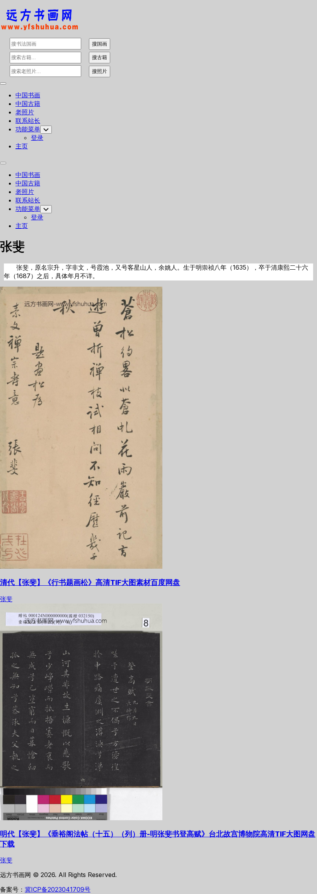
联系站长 (27, 120)
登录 (37, 137)
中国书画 (27, 95)
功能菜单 (27, 129)
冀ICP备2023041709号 (57, 889)
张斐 (6, 599)
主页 (21, 146)
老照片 (24, 112)
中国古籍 (27, 103)
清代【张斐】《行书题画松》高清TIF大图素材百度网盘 (90, 582)
